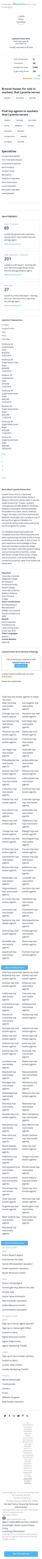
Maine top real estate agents (29, 1063)
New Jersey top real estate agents (9, 1127)
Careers (6, 1388)
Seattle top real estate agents (10, 801)
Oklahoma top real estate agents (9, 1159)
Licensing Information (13, 1531)
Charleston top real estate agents (30, 912)
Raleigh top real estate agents (30, 833)
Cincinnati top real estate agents (9, 912)
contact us (27, 1483)
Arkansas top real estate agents (29, 985)
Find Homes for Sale (12, 1259)
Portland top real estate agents (31, 790)
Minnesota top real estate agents (29, 1085)
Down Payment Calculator (15, 1268)
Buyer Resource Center (14, 1272)
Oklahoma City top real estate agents (29, 823)
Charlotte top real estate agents (29, 742)
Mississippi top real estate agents (9, 1096)
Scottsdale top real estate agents (29, 813)
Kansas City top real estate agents (30, 859)
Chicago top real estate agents (10, 715)
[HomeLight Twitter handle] (5, 1416)
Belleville (23, 136)
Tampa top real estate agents (10, 833)
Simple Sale (8, 1292)
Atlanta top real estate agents (30, 772)
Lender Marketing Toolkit (15, 1369)
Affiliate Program (11, 1397)
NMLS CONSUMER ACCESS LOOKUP (20, 1522)
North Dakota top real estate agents (9, 1149)
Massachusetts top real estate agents (29, 1074)
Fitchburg (19, 120)
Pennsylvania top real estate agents (11, 1170)
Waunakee (8, 131)
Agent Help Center (11, 1341)
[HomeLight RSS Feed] (27, 1416)
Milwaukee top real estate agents (9, 880)
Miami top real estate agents (9, 822)
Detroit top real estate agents (10, 932)
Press (5, 1392)
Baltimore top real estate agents (29, 870)
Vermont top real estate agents (31, 1200)
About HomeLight (11, 1379)
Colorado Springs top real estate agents (31, 802)
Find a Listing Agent (12, 1283)
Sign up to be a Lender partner (18, 1356)
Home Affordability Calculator (17, 1263)
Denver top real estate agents (10, 772)
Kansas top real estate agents (10, 1052)
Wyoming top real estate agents (9, 1230)
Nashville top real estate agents (28, 752)
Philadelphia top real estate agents (10, 763)
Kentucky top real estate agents (29, 1053)
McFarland (8, 142)
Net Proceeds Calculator (14, 1300)
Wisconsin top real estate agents (29, 1219)
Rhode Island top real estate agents (31, 1170)
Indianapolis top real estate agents (30, 781)
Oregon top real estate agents (30, 1158)
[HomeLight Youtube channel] (18, 1416)
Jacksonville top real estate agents (30, 763)
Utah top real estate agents (9, 1200)
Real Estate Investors (13, 1401)
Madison (7, 98)
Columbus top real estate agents (9, 791)
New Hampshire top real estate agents (30, 1117)
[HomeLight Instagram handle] (14, 1416)
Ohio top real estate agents (29, 1147)
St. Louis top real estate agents (10, 900)
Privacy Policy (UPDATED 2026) (21, 1500)
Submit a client (10, 1332)
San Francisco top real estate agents (9, 781)
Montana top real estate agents (9, 1106)
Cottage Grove (9, 136)
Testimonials (8, 1384)
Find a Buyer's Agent (12, 1255)
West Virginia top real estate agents (11, 1219)
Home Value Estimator (13, 1296)
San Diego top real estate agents (29, 724)
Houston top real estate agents (31, 715)
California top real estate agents (9, 996)
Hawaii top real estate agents (30, 1030)
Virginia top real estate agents (10, 1208)
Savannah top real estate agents (9, 954)
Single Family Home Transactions (16, 255)
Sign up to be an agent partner (18, 1323)
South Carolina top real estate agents (9, 1180)
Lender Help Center (12, 1364)
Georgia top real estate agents (10, 1030)
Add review (21, 666)
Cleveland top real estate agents (29, 902)
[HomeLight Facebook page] (9, 1416)
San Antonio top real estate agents (10, 724)
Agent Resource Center (14, 1336)
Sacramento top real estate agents (10, 859)
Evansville (20, 142)
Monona (31, 126)
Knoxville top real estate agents (8, 944)
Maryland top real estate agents (9, 1074)
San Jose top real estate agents (30, 890)
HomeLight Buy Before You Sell (18, 1287)
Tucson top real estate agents (30, 851)
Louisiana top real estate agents (9, 1064)
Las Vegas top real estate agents (9, 752)
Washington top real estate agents (30, 841)
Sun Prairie (20, 98)
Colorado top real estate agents (29, 996)
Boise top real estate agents (29, 943)
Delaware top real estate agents (29, 1007)
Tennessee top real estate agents (9, 1191)
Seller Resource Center (13, 1305)
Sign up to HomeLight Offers (16, 1328)
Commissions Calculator (14, 1309)
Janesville (32, 98)
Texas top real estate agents (29, 1190)
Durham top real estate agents (30, 953)
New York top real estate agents (9, 706)
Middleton (18, 126)
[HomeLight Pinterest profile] (23, 1415)
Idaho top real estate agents (9, 1037)
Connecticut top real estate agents (10, 1007)
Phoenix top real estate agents (10, 733)
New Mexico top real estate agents (30, 1127)
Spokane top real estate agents (11, 922)
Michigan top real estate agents (9, 1085)
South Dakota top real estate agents (29, 1180)
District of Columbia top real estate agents (9, 1019)
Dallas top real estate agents (29, 733)
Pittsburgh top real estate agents (29, 933)
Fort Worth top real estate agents (10, 813)
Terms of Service (21, 1497)
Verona (6, 126)
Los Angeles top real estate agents (30, 706)
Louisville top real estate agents (29, 880)
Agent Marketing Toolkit (14, 1345)
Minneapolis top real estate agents (30, 923)
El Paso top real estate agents (10, 851)
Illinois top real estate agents (29, 1037)
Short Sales (8, 285)
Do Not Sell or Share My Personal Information (21, 1506)
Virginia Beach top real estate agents (9, 891)
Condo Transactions (11, 224)
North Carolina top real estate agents (29, 1138)
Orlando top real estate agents (10, 840)
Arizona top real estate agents (10, 984)
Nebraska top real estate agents (29, 1106)
